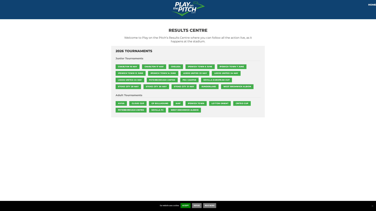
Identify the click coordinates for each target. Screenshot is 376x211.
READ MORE (209, 205)
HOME (372, 4)
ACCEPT (185, 205)
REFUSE (197, 205)
